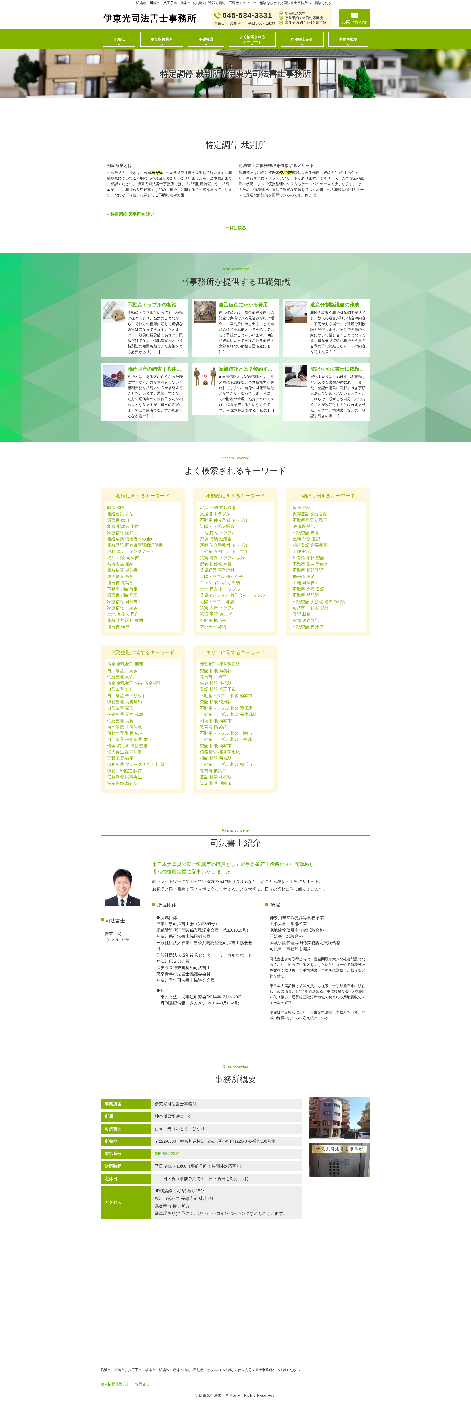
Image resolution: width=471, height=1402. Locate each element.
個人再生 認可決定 (124, 752)
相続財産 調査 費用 (125, 620)
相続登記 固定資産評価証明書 (135, 545)
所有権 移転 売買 (216, 564)
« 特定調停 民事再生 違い (131, 214)
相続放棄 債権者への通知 (130, 539)
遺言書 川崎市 (213, 676)
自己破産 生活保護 (124, 727)
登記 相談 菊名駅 (216, 670)
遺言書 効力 (118, 520)
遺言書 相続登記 (122, 595)
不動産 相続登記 (308, 570)
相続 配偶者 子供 (123, 526)
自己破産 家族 (120, 708)
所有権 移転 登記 (308, 557)
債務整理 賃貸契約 (124, 702)
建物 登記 (302, 507)
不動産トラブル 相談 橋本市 (226, 695)
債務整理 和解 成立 (125, 733)
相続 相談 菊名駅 (216, 758)
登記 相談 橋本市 (216, 745)
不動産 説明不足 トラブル (224, 551)
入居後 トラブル (215, 514)
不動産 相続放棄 (122, 589)
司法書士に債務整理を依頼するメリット (276, 165)
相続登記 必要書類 (310, 545)
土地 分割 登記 (306, 539)
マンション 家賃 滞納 (220, 582)
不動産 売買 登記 (308, 589)
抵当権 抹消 (304, 576)
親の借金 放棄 (120, 576)
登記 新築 (302, 614)
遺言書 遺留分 (120, 582)
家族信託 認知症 (122, 532)
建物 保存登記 (306, 620)
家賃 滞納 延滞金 (216, 539)
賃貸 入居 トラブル (218, 607)
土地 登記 (302, 551)
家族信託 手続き (122, 607)
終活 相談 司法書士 (125, 557)
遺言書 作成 (118, 626)
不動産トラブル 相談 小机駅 (226, 739)
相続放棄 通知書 (122, 570)
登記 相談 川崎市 (216, 783)
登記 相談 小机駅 (216, 777)
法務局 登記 (304, 526)
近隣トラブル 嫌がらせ (221, 576)
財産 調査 (116, 507)
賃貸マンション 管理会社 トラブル (232, 595)
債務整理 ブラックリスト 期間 (135, 764)
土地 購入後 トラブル (220, 589)
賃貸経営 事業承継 (217, 570)
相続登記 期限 (306, 532)
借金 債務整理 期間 (125, 664)
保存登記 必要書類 (310, 514)
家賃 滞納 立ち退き (218, 507)
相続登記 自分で (308, 626)
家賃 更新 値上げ (216, 614)
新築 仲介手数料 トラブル (224, 545)
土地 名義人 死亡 (123, 614)
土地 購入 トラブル (218, 532)
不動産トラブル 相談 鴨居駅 (226, 708)
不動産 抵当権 (213, 620)
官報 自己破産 (120, 758)
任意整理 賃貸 (120, 720)
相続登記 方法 (120, 514)
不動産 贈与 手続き (310, 564)
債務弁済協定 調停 (124, 771)
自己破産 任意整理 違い (129, 739)
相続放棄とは (119, 165)
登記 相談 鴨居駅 (216, 702)
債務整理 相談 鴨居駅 (220, 664)
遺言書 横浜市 (213, 771)
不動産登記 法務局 (310, 520)
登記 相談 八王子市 (218, 689)
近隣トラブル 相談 (217, 601)
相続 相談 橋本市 (216, 720)
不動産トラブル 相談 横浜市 (226, 764)
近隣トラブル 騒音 (217, 526)
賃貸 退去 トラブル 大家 (222, 557)
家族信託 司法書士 (124, 601)
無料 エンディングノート (130, 551)
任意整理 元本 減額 (125, 714)
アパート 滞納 (213, 626)
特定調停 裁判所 (122, 783)
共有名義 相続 (120, 564)
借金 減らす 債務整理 (127, 745)
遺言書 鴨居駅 (213, 727)
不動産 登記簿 (306, 595)
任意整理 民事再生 (124, 777)
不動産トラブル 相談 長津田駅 (228, 714)
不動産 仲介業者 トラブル (224, 520)
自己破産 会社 (120, 689)
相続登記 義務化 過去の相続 (319, 601)
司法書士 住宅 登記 (310, 607)
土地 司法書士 (306, 582)
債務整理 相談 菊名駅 (220, 752)
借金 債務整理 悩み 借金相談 (134, 683)
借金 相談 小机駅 (216, 683)
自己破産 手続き (122, 670)
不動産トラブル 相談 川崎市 (226, 733)
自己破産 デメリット (126, 695)
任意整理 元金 (120, 676)
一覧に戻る (235, 228)
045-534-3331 (167, 1153)
